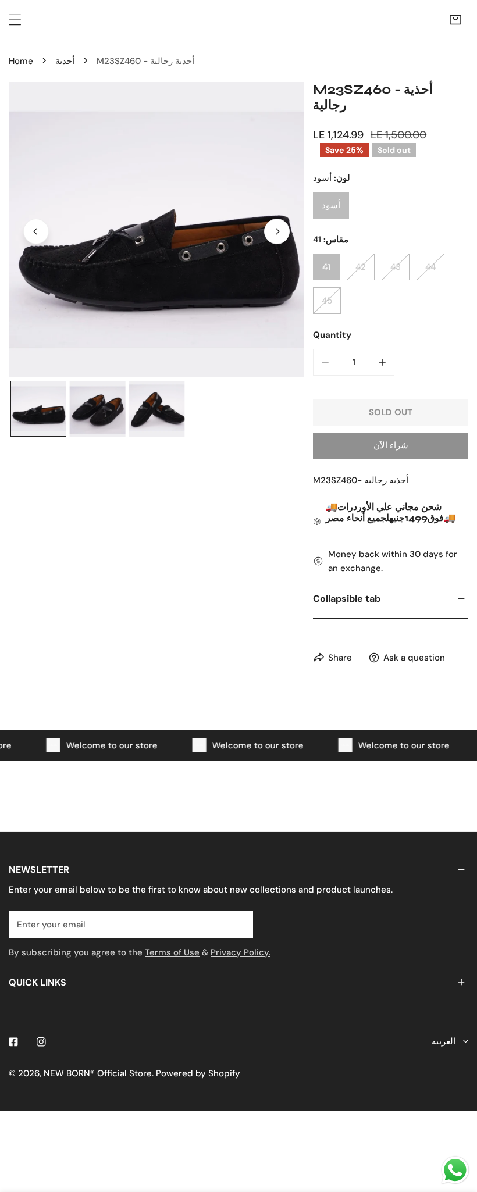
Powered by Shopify (198, 1073)
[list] (156, 229)
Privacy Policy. (240, 952)
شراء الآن (390, 445)
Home (21, 61)
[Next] (277, 231)
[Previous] (36, 231)
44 (430, 267)
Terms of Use (172, 952)
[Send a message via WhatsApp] (455, 1170)
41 (326, 267)
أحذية (64, 61)
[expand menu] (15, 20)
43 (395, 267)
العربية (443, 1041)
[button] (455, 20)
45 (327, 300)
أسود (331, 205)
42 (360, 267)
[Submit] (238, 924)
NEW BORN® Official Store (98, 1073)
